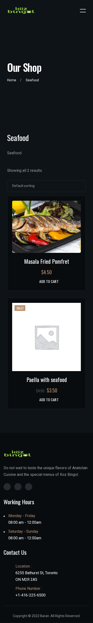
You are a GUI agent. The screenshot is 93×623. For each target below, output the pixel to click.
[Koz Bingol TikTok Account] (28, 486)
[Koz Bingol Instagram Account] (7, 486)
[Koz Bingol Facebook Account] (17, 486)
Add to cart (49, 281)
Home (11, 80)
